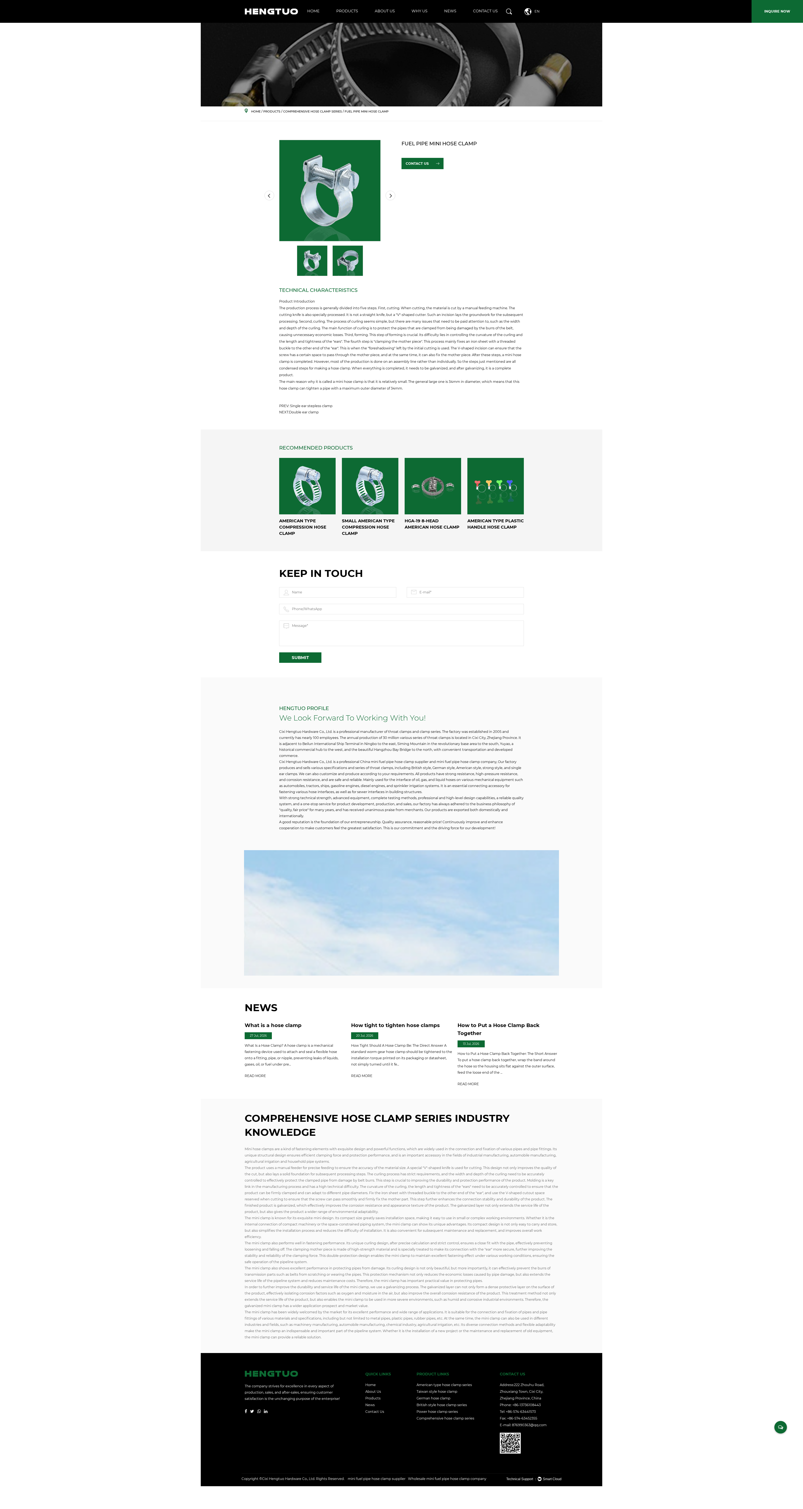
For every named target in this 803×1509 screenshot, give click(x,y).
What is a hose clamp (273, 1025)
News (450, 11)
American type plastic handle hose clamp (495, 524)
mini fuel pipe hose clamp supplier (399, 762)
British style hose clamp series (442, 1405)
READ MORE (255, 1076)
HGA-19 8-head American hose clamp (432, 524)
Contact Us (485, 11)
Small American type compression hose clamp (368, 527)
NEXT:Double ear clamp (299, 412)
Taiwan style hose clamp (437, 1392)
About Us (385, 11)
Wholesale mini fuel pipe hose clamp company (447, 1479)
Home (313, 11)
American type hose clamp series (444, 1385)
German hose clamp (350, 20)
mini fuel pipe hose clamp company (466, 762)
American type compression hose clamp (302, 527)
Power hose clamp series (359, 19)
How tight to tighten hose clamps (395, 1025)
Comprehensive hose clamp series (312, 111)
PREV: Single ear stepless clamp (305, 406)
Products (347, 11)
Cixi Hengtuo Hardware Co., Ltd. (288, 1479)
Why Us (419, 11)
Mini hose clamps (259, 1149)
